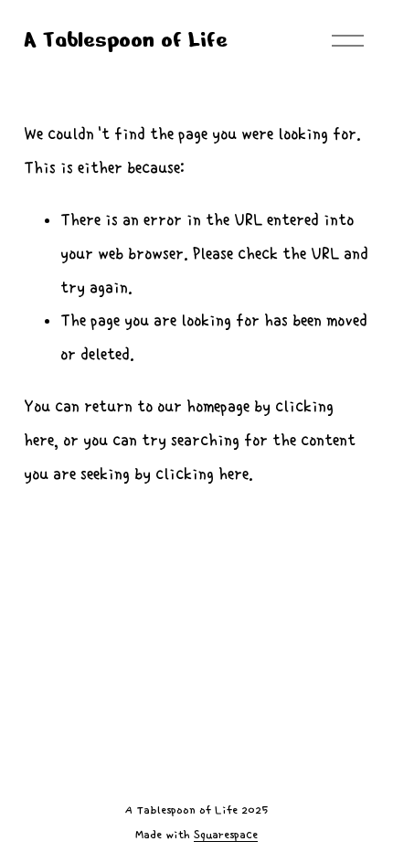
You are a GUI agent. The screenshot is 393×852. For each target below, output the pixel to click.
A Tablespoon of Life (126, 40)
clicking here (202, 474)
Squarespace (226, 835)
